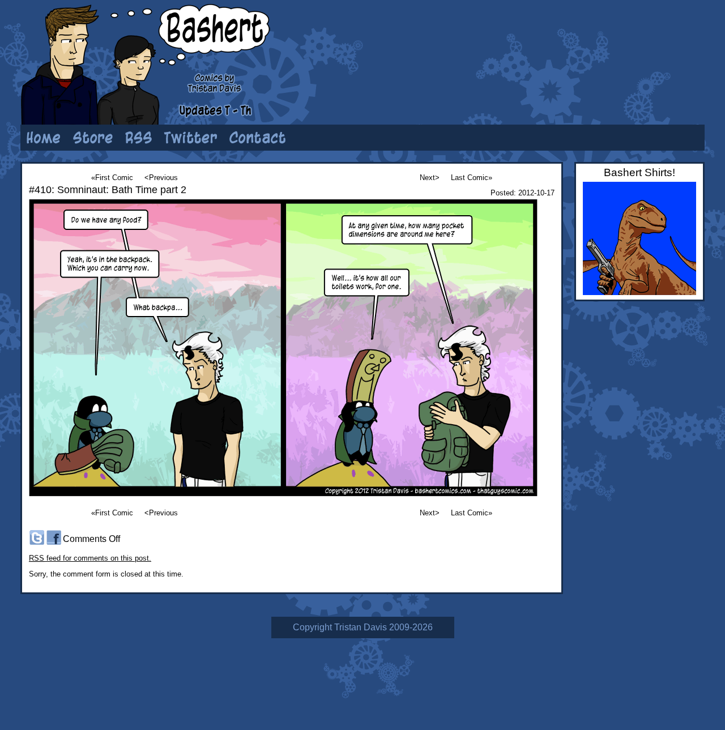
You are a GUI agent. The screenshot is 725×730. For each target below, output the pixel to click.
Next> (430, 177)
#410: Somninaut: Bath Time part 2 (107, 189)
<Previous (161, 177)
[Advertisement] (563, 42)
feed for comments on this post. (90, 558)
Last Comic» (471, 177)
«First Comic (112, 177)
